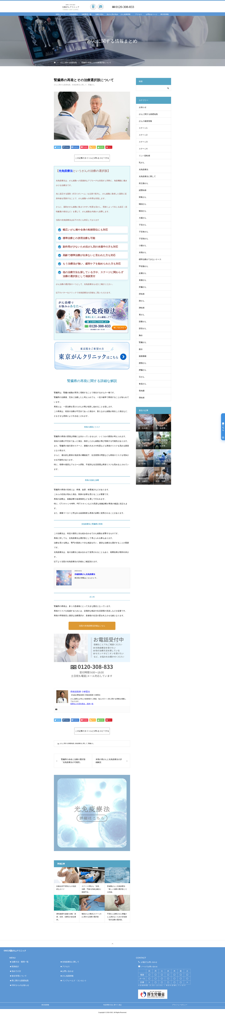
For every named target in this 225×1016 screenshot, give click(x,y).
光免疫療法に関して (79, 85)
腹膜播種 (142, 356)
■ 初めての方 (15, 971)
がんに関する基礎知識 (62, 85)
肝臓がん (142, 287)
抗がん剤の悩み (112, 14)
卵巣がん (142, 197)
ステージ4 (143, 149)
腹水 (141, 349)
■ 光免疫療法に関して (70, 962)
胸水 (141, 335)
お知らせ (142, 107)
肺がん (141, 301)
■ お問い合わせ (67, 971)
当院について (60, 14)
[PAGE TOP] (112, 943)
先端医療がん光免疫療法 (85, 574)
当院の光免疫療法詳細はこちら (92, 626)
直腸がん (142, 280)
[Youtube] (56, 709)
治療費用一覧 (86, 14)
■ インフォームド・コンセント (74, 981)
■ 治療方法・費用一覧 (19, 962)
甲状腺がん (143, 266)
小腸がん (142, 246)
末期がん (142, 252)
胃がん (141, 315)
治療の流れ (99, 14)
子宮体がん (143, 232)
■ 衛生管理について (18, 976)
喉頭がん (142, 211)
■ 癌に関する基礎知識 (19, 981)
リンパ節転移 (144, 156)
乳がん (141, 163)
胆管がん (142, 328)
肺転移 (141, 308)
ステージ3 (143, 142)
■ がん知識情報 (67, 976)
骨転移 (141, 398)
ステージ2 (143, 135)
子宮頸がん (143, 239)
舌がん (141, 377)
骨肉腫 (141, 391)
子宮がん (142, 225)
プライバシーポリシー (179, 1005)
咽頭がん (142, 204)
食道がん (142, 384)
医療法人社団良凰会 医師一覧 (81, 704)
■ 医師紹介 (14, 966)
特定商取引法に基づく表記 (112, 1005)
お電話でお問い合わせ (149, 962)
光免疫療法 (73, 14)
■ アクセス (65, 966)
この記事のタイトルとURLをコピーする (92, 158)
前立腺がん (143, 183)
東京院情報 (164, 14)
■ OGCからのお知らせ (19, 985)
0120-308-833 (125, 7)
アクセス (138, 14)
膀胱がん (142, 363)
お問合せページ (151, 14)
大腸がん (142, 218)
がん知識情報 (125, 14)
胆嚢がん (142, 322)
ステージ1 (143, 128)
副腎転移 (142, 190)
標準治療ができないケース (150, 259)
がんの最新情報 (145, 121)
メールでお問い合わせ (149, 966)
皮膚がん (142, 273)
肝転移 (141, 294)
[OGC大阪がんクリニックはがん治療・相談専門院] (84, 4)
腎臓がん (91, 85)
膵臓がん (142, 370)
